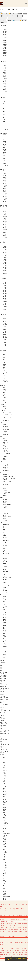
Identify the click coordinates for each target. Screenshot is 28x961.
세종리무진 (5, 223)
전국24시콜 (24, 923)
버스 (4, 392)
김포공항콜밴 (10, 925)
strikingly (2, 917)
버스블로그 (5, 201)
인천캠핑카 (5, 141)
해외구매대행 (5, 921)
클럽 (4, 880)
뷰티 (4, 643)
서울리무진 (5, 210)
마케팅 (4, 794)
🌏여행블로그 (15, 20)
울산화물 (5, 291)
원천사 (4, 851)
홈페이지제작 (5, 898)
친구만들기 (5, 646)
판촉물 (4, 891)
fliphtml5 (5, 551)
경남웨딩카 (5, 121)
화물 (4, 395)
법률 (4, 635)
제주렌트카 (5, 380)
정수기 (4, 869)
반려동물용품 (2, 696)
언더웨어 (1, 709)
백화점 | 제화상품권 (4, 698)
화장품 (4, 636)
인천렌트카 (5, 357)
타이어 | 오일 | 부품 (4, 739)
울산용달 (5, 328)
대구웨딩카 (5, 106)
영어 (4, 615)
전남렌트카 (5, 377)
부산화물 (5, 288)
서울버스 (5, 173)
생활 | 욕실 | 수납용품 (4, 699)
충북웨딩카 (5, 117)
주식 (4, 641)
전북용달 (5, 339)
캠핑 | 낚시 (2, 738)
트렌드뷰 (20, 16)
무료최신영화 (5, 459)
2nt (4, 550)
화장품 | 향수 (2, 746)
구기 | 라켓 (2, 673)
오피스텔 (22, 950)
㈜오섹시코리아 (6, 499)
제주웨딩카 (5, 127)
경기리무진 (5, 211)
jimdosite (5, 566)
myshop (5, 539)
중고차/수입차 (6, 877)
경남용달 (5, 337)
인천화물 (5, 285)
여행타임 (8, 16)
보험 (4, 604)
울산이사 (5, 75)
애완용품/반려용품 (6, 823)
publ (4, 530)
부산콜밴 (5, 36)
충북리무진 (5, 226)
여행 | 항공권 (2, 712)
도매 (4, 624)
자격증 (4, 862)
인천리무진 (5, 213)
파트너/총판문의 (6, 484)
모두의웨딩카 (19, 927)
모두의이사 (11, 927)
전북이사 (5, 86)
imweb (4, 584)
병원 (4, 445)
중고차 (4, 612)
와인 (4, 607)
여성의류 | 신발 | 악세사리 (5, 710)
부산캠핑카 (5, 144)
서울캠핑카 (5, 137)
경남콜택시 (5, 265)
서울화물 (5, 282)
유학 (4, 857)
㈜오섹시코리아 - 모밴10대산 (9, 478)
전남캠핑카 (5, 160)
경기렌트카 (5, 356)
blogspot (5, 590)
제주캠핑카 (5, 163)
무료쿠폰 (25, 13)
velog (4, 569)
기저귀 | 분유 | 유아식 (4, 675)
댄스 (4, 780)
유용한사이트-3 (6, 467)
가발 (4, 757)
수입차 (23, 9)
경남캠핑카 (5, 157)
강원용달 (5, 342)
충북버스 (5, 190)
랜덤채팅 (5, 654)
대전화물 (5, 290)
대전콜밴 (5, 37)
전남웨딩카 (5, 124)
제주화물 (5, 308)
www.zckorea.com (7, 481)
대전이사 (5, 73)
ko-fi (4, 555)
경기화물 (5, 283)
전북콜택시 (5, 267)
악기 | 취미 (2, 707)
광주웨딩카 (5, 113)
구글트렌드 (5, 769)
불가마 (4, 815)
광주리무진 (5, 221)
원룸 (4, 849)
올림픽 (4, 841)
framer (4, 529)
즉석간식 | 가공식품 (4, 731)
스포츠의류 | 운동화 (4, 704)
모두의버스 (9, 929)
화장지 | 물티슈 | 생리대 (4, 744)
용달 (4, 400)
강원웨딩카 (5, 126)
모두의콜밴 (4, 927)
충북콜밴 (5, 45)
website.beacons (7, 577)
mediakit (5, 579)
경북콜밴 (5, 47)
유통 (4, 856)
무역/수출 (5, 801)
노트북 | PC (2, 680)
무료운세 (5, 456)
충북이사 (5, 81)
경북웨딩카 (5, 119)
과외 (4, 764)
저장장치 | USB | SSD (4, 723)
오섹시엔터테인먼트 (7, 492)
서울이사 (5, 65)
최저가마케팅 (22, 942)
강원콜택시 (5, 270)
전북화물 (5, 303)
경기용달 (5, 320)
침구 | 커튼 (2, 735)
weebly (4, 587)
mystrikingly (6, 553)
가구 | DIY (2, 660)
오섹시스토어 (5, 488)
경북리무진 (5, 227)
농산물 (4, 620)
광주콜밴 (5, 40)
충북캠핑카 (5, 154)
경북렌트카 (5, 372)
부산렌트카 (5, 360)
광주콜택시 (5, 257)
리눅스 (4, 790)
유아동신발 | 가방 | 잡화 (4, 714)
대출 (4, 611)
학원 (4, 767)
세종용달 (5, 331)
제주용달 (5, 344)
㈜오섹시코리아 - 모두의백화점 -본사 (9, 915)
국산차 (18, 9)
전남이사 (5, 88)
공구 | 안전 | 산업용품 (4, 672)
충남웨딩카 (5, 116)
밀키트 (4, 807)
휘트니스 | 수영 (3, 748)
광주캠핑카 (5, 149)
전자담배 (5, 867)
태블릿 (1, 741)
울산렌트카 (5, 364)
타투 (4, 883)
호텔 (4, 628)
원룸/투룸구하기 (11, 18)
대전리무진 (5, 218)
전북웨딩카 (5, 122)
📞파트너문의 (3, 22)
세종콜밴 (5, 42)
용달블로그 (5, 345)
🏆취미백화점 (11, 13)
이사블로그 (5, 93)
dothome (5, 535)
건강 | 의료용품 (3, 664)
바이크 (4, 625)
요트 (4, 844)
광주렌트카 (5, 365)
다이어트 (5, 640)
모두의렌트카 (23, 932)
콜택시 (4, 389)
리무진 (4, 397)
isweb (4, 582)
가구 (4, 756)
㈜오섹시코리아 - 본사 (7, 475)
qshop (4, 526)
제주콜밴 (5, 55)
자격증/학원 (5, 451)
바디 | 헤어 (2, 694)
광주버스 (5, 185)
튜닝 (4, 888)
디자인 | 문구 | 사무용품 (4, 688)
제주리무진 (5, 235)
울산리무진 (5, 219)
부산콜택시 (5, 252)
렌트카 (4, 391)
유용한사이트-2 (6, 465)
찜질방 (4, 619)
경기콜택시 (5, 247)
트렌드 (4, 614)
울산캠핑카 (5, 147)
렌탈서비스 (2, 691)
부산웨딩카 (5, 108)
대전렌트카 (5, 362)
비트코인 (5, 596)
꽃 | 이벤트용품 (3, 676)
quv (4, 527)
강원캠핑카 (5, 162)
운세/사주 (5, 848)
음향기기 (1, 717)
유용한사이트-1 (6, 464)
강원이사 (5, 89)
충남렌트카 (5, 369)
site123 (4, 534)
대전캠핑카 (5, 145)
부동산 (4, 627)
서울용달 (5, 318)
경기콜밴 (5, 31)
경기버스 (5, 175)
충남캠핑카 (5, 152)
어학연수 (5, 827)
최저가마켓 (5, 622)
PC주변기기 (2, 752)
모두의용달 (14, 932)
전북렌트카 (5, 375)
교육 (4, 765)
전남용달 (5, 341)
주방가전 (1, 727)
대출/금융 (5, 440)
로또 (4, 609)
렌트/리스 (5, 450)
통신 (4, 886)
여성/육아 (5, 446)
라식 (4, 783)
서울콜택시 (5, 246)
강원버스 (5, 198)
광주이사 (5, 76)
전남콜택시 (5, 268)
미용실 (4, 632)
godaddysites (6, 540)
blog (4, 574)
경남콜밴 (5, 48)
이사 (4, 394)
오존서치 (2, 948)
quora (4, 589)
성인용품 (5, 406)
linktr (4, 556)
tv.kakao (5, 592)
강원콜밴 (5, 53)
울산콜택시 (5, 255)
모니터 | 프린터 (3, 693)
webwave (5, 545)
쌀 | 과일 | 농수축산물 (4, 706)
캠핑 (4, 878)
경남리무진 (5, 229)
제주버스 (5, 199)
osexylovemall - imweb (8, 415)
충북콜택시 (5, 262)
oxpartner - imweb (7, 420)
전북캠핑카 (5, 158)
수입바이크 (5, 809)
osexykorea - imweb (7, 412)
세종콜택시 (5, 259)
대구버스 (5, 178)
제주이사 (5, 91)
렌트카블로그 (5, 381)
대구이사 (5, 70)
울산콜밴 (5, 39)
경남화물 (5, 301)
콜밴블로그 (5, 57)
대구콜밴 (5, 34)
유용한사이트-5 (6, 470)
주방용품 (1, 728)
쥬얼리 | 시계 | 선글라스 (4, 730)
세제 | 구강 (2, 701)
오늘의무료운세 (19, 13)
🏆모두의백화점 (4, 13)
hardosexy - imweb (7, 414)
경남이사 (5, 85)
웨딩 (22, 955)
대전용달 (5, 326)
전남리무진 (5, 232)
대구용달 (5, 323)
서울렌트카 (5, 354)
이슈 (4, 861)
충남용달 (5, 332)
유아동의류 (2, 715)
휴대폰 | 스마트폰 (3, 749)
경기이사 (5, 67)
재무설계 (5, 865)
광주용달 (5, 329)
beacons (5, 576)
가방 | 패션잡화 (3, 662)
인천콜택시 (5, 249)
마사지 (4, 617)
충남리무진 (5, 224)
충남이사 (5, 80)
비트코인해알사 (4, 18)
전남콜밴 (5, 52)
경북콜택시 (5, 263)
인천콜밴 (5, 32)
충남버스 (5, 188)
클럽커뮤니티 (18, 18)
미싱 (4, 804)
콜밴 (4, 387)
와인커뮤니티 (3, 20)
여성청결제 (5, 828)
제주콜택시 (5, 272)
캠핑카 (4, 399)
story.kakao (5, 558)
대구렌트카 (5, 359)
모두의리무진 (17, 929)
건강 (4, 759)
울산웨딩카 (5, 111)
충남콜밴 (5, 44)
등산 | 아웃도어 (3, 686)
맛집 (4, 598)
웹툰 (4, 638)
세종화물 (5, 295)
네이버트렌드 (5, 775)
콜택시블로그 (5, 273)
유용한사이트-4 (6, 469)
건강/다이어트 (6, 442)
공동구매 (11, 921)
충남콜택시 (5, 260)
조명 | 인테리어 (3, 725)
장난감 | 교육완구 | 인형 (4, 722)
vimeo (4, 568)
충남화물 (5, 296)
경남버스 (5, 193)
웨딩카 (4, 402)
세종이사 (5, 78)
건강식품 (1, 665)
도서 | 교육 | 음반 (3, 685)
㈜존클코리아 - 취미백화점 (6, 936)
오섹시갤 (5, 495)
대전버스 (5, 182)
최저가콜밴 (18, 923)
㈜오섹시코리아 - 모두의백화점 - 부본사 (9, 919)
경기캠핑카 (5, 139)
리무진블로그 (5, 237)
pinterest (5, 572)
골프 (1, 670)
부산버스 (5, 180)
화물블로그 (5, 309)
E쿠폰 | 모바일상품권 (4, 751)
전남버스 (5, 196)
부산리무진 (5, 216)
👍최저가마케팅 (23, 20)
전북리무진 (5, 231)
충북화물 (5, 298)
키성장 (4, 882)
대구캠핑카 (5, 142)
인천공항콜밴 (3, 925)
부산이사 (5, 72)
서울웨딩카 (5, 101)
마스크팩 (5, 793)
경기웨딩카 (5, 103)
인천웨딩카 (5, 105)
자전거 (4, 864)
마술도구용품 (2, 689)
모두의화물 (7, 932)
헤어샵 (4, 952)
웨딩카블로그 (5, 129)
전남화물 (5, 304)
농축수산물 (5, 846)
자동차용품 (2, 720)
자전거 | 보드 (2, 718)
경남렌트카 (5, 373)
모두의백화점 (8, 942)
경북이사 (5, 83)
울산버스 (5, 183)
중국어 (4, 645)
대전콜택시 (5, 254)
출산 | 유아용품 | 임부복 (4, 733)
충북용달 (5, 334)
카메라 (1, 736)
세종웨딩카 (5, 114)
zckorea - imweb (7, 417)
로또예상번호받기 (6, 438)
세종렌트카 (5, 367)
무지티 (4, 802)
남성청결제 (5, 773)
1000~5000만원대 (9, 9)
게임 (1, 667)
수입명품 (1, 702)
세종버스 (5, 186)
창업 (4, 443)
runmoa (5, 543)
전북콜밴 (5, 50)
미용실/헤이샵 (6, 806)
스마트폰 (5, 820)
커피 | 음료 (2, 743)
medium (5, 564)
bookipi (4, 547)
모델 (4, 798)
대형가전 (1, 683)
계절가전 (1, 668)
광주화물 (5, 293)
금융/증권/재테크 (6, 453)
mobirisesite (6, 524)
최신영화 (5, 408)
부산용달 (5, 324)
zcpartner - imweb (7, 419)
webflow (5, 542)
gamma (5, 537)
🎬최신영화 (3, 16)
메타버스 (5, 606)
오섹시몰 (5, 490)
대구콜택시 (5, 251)
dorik (4, 548)
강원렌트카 (5, 378)
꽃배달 (4, 772)
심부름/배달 (5, 822)
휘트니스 (5, 894)
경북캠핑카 (5, 155)
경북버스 (5, 191)
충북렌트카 (5, 370)
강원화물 (5, 306)
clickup (4, 532)
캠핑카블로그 (5, 165)
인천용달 (5, 321)
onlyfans (5, 561)
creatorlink (5, 571)
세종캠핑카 (5, 150)
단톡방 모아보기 (6, 483)
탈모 (4, 885)
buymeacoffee (6, 560)
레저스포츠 (5, 785)
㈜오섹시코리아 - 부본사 (8, 476)
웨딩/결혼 (9, 20)
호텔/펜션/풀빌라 (6, 896)
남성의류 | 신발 (3, 678)
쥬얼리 (4, 873)
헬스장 (4, 630)
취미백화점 (15, 942)
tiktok (4, 563)
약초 (4, 825)
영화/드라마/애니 (6, 833)
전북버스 (5, 195)
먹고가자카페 (14, 16)
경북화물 (5, 300)
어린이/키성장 (6, 448)
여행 (4, 603)
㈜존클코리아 (5, 479)
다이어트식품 (2, 681)
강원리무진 (5, 234)
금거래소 (5, 770)
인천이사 (5, 68)
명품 (4, 633)
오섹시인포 (5, 493)
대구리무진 (5, 214)
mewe (4, 580)
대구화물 (5, 287)
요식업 (4, 599)
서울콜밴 (5, 29)
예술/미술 (5, 835)
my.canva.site (6, 585)
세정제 (4, 817)
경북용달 (5, 336)
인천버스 (5, 177)
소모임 (4, 819)
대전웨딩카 (5, 109)
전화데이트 (5, 656)
